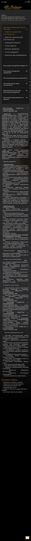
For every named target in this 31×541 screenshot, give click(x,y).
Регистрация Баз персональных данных (15, 354)
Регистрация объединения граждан (14, 65)
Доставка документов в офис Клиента (15, 375)
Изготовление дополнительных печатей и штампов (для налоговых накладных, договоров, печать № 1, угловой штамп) (15, 344)
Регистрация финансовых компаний (14, 78)
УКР (5, 2)
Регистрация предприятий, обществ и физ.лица (13, 18)
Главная (3, 15)
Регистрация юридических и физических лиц (12, 17)
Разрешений (21, 365)
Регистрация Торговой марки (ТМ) (14, 364)
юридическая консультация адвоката (13, 384)
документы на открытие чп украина (13, 382)
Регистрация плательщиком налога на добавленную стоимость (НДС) (15, 359)
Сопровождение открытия (13, 350)
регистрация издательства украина (13, 392)
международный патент (9, 387)
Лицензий (14, 365)
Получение (8, 347)
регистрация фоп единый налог (12, 385)
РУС (2, 2)
